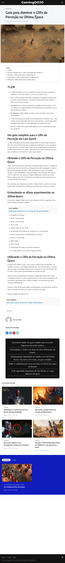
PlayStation (9, 485)
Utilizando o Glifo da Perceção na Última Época (22, 80)
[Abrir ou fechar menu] (3, 3)
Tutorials (8, 9)
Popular (14, 460)
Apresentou (6, 460)
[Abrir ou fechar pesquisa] (62, 2)
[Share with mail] (17, 333)
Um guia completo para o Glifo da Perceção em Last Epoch (25, 72)
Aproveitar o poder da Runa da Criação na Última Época (25, 303)
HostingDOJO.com (32, 560)
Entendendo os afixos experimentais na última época (23, 77)
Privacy (4, 557)
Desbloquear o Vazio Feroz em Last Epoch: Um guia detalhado (29, 211)
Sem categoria (17, 485)
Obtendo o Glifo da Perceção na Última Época (21, 75)
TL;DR (9, 70)
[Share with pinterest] (14, 333)
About (14, 557)
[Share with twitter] (10, 333)
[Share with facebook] (7, 333)
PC (4, 485)
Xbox (22, 485)
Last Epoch (9, 311)
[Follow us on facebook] (62, 557)
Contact (9, 557)
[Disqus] (32, 518)
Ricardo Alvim (9, 21)
